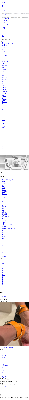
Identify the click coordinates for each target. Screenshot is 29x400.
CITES (3, 367)
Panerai (3, 75)
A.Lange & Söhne (4, 42)
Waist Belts (3, 32)
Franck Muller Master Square (5, 62)
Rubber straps (5, 16)
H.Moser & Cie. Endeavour (5, 65)
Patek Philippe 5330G (4, 77)
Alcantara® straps (5, 20)
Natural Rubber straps (6, 23)
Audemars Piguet (4, 44)
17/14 (2, 135)
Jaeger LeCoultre (4, 206)
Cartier (2, 53)
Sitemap (3, 377)
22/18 (2, 146)
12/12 (2, 132)
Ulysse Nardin (3, 100)
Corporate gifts (3, 357)
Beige (2, 108)
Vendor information (4, 375)
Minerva (3, 71)
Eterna (2, 59)
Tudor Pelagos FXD (4, 99)
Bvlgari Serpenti (4, 52)
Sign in (1, 0)
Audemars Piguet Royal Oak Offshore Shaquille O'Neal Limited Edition (10, 182)
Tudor (2, 98)
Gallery (3, 4)
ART (2, 5)
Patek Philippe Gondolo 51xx (5, 216)
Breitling (3, 186)
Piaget (2, 218)
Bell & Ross (3, 47)
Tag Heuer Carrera (4, 96)
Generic (3, 63)
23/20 (2, 148)
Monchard (3, 208)
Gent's (2, 116)
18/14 (2, 137)
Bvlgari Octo (3, 188)
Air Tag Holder (3, 33)
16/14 (2, 134)
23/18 (2, 147)
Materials (3, 372)
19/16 (2, 139)
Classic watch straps (4, 353)
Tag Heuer (3, 95)
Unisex (3, 117)
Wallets (3, 31)
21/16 (2, 143)
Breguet (3, 48)
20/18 (2, 142)
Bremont (3, 50)
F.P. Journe (3, 196)
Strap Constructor (4, 2)
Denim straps (4, 21)
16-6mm (3, 271)
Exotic (2, 25)
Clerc (2, 57)
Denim (2, 29)
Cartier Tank (3, 192)
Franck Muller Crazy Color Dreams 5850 (7, 198)
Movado (3, 73)
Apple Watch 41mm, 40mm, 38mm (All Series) (7, 43)
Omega (3, 210)
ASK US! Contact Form (5, 361)
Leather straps (5, 14)
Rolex (2, 83)
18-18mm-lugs (3, 275)
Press (2, 374)
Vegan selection (4, 355)
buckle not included (4, 242)
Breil (2, 49)
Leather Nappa (3, 127)
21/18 (2, 144)
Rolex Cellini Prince (4, 85)
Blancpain (3, 184)
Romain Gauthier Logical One (5, 91)
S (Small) (3, 153)
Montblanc (3, 72)
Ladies (2, 253)
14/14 (2, 269)
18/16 (2, 138)
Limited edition (3, 358)
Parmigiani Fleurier (4, 212)
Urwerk (3, 101)
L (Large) (3, 152)
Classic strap (3, 249)
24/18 (2, 285)
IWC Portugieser (4, 69)
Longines (3, 70)
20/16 (2, 141)
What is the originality (4, 363)
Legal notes (3, 366)
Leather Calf (3, 126)
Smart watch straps (4, 354)
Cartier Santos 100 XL (4, 55)
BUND (3, 36)
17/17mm (3, 273)
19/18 (2, 140)
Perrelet (3, 81)
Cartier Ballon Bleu (4, 190)
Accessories (3, 356)
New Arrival (3, 9)
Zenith (2, 103)
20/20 (2, 279)
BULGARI (3, 51)
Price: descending (4, 296)
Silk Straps (4, 19)
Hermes (3, 67)
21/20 (2, 281)
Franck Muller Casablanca (5, 61)
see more (14, 380)
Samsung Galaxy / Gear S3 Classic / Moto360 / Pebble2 (8, 92)
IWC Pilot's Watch (4, 68)
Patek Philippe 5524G (4, 214)
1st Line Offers (3, 370)
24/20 (2, 149)
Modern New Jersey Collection (5, 350)
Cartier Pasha (3, 54)
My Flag (3, 11)
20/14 (2, 277)
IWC (2, 204)
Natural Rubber (4, 27)
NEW (2, 3)
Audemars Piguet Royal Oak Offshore (6, 45)
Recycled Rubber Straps (6, 18)
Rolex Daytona (3, 86)
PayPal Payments (4, 376)
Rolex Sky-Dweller (4, 89)
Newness (3, 294)
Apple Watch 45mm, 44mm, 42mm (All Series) (7, 180)
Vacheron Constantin (4, 102)
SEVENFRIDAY (4, 93)
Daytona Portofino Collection (5, 352)
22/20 (2, 283)
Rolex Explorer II (4, 87)
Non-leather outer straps (6, 15)
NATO (2, 35)
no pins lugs (3, 123)
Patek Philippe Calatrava (5, 79)
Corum (2, 58)
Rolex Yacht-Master (4, 90)
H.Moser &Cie (3, 202)
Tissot (2, 97)
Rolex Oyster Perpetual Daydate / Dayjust (7, 88)
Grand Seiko (3, 200)
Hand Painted (3, 10)
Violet (2, 110)
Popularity (3, 293)
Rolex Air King (4, 220)
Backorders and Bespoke (5, 365)
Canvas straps (5, 22)
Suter (2, 94)
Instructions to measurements (5, 364)
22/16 (2, 145)
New (0, 346)
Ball (2, 46)
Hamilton (3, 66)
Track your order (4, 362)
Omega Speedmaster (4, 74)
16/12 (2, 133)
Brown (2, 109)
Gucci (2, 64)
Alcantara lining (4, 120)
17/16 (2, 136)
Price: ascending (4, 295)
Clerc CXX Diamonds (4, 194)
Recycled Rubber (4, 28)
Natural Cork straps (5, 24)
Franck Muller (3, 60)
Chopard (3, 56)
